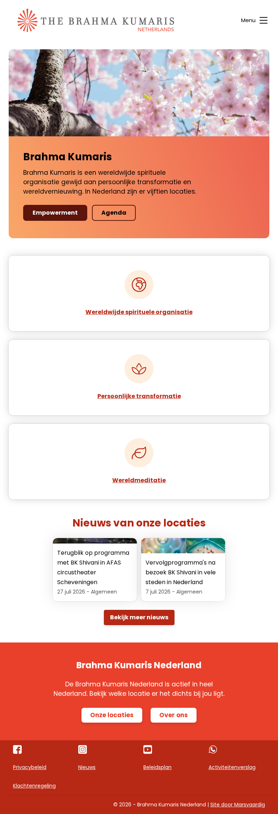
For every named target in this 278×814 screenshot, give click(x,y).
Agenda (113, 212)
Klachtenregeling (34, 785)
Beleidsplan (157, 767)
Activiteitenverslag (232, 767)
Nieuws (87, 767)
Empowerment (55, 212)
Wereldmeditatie (139, 480)
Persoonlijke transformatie (139, 396)
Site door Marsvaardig (237, 804)
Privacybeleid (29, 767)
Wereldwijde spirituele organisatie (139, 312)
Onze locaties (112, 715)
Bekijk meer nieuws (139, 617)
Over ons (173, 715)
